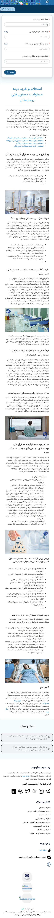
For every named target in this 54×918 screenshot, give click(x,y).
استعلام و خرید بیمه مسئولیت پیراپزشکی (29, 146)
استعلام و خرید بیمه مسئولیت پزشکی (30, 143)
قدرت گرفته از (27, 909)
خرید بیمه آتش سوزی (41, 826)
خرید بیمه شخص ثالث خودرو (38, 811)
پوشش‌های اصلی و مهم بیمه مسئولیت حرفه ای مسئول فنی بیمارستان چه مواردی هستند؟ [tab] (29, 749)
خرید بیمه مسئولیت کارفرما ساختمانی (36, 822)
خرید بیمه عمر (44, 807)
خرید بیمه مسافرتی (42, 818)
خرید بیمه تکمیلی (43, 829)
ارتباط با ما (43, 850)
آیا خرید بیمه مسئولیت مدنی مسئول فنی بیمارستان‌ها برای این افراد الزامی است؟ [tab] (27, 737)
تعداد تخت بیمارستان (40, 19)
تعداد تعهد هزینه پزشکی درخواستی (35, 56)
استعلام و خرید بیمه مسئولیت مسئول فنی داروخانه (25, 140)
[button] (5, 23)
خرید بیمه (25, 776)
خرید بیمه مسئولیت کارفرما (39, 833)
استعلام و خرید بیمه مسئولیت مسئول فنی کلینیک (25, 138)
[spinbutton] (27, 25)
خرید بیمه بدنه (44, 815)
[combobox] (27, 37)
